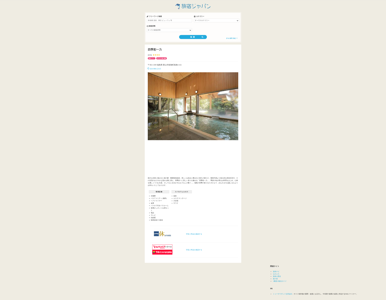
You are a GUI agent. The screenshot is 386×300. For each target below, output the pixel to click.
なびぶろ (276, 274)
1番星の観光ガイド (280, 281)
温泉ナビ (276, 271)
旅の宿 (275, 279)
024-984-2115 (155, 69)
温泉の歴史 (277, 276)
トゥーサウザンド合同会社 (282, 294)
